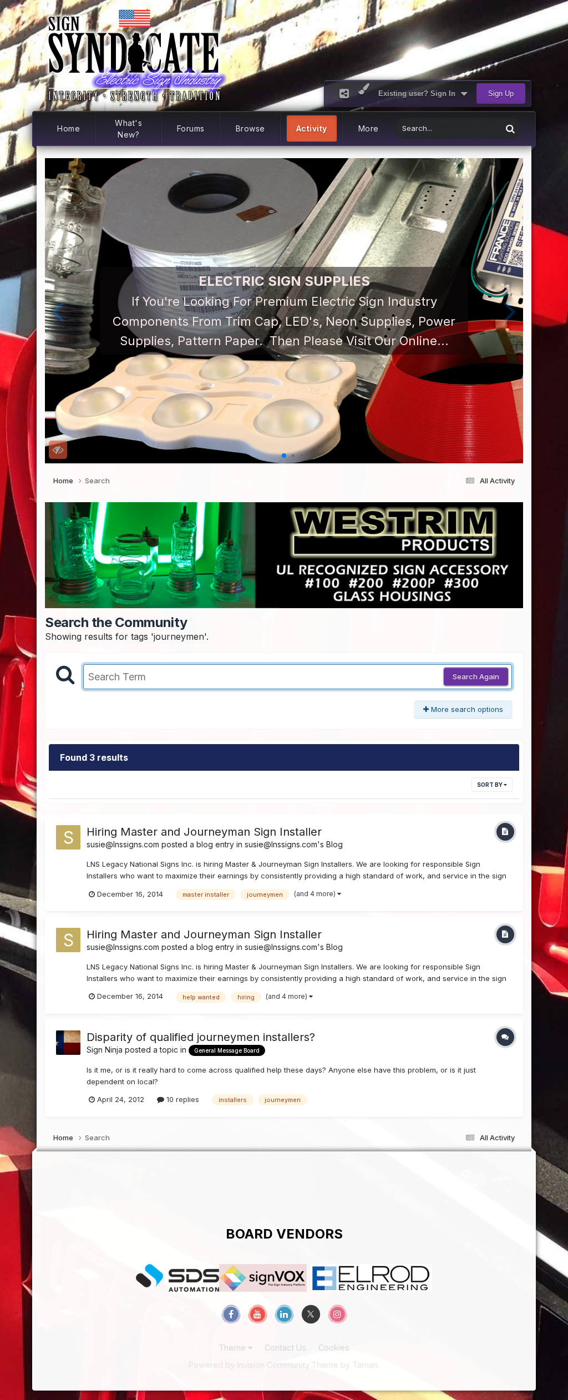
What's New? (128, 128)
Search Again (476, 676)
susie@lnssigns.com (123, 844)
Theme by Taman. (345, 1364)
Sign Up (501, 93)
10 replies (181, 1099)
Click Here (284, 340)
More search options (466, 709)
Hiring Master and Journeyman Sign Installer (204, 831)
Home (68, 128)
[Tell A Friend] (344, 93)
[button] (57, 311)
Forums (191, 128)
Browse (250, 128)
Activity (311, 128)
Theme (233, 1347)
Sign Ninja (105, 1049)
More (368, 128)
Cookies (333, 1347)
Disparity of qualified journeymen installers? (201, 1037)
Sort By (490, 784)
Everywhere (467, 128)
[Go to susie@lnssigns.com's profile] (68, 837)
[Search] (510, 128)
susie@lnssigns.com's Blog (294, 844)
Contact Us (285, 1347)
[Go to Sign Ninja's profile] (68, 1042)
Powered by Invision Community (249, 1364)
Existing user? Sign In (419, 93)
